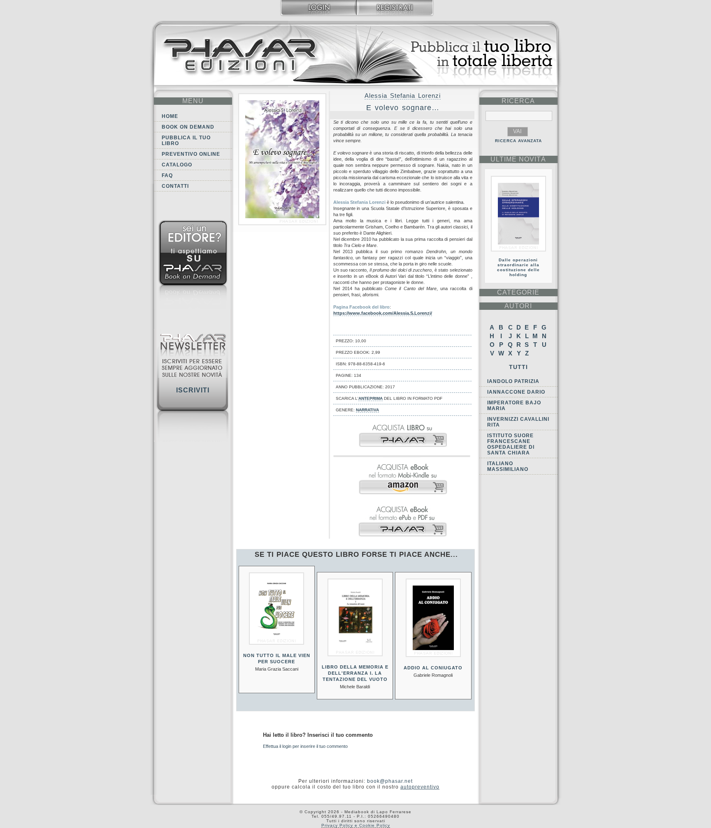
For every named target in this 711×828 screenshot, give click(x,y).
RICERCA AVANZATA (518, 140)
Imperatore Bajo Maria (514, 405)
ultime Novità (518, 159)
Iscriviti (192, 390)
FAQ (167, 175)
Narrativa (367, 410)
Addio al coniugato (433, 667)
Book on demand (188, 127)
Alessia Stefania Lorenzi (403, 95)
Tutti (518, 367)
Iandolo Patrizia (513, 381)
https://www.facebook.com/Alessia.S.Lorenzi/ (382, 313)
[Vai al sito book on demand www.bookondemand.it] (193, 266)
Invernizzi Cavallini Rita (518, 422)
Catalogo (177, 165)
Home (170, 116)
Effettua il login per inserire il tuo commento (305, 746)
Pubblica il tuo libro (186, 140)
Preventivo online (191, 154)
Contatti (175, 186)
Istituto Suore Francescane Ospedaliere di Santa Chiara (510, 444)
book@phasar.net (390, 781)
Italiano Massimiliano (507, 466)
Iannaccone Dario (516, 392)
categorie (518, 292)
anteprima (370, 398)
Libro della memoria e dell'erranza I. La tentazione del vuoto (355, 673)
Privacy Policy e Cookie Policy (355, 825)
